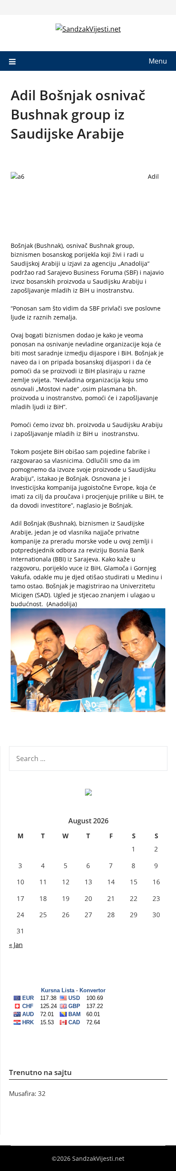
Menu (158, 61)
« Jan (16, 944)
